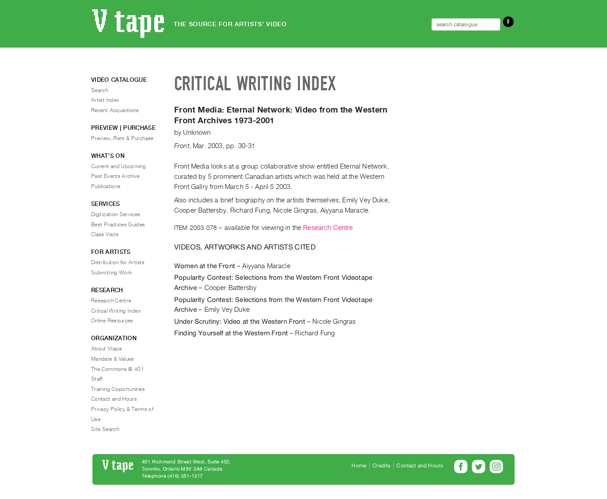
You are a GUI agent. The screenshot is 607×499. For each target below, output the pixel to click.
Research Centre (328, 227)
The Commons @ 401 (117, 369)
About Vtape (106, 349)
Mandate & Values (112, 359)
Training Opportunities (118, 389)
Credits (381, 466)
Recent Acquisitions (115, 110)
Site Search (105, 429)
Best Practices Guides (118, 224)
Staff (97, 379)
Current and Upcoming (118, 166)
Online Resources (112, 321)
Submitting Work (111, 273)
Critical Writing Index (116, 311)
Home (358, 466)
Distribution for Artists (118, 262)
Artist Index (105, 100)
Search (99, 90)
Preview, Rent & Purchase (122, 138)
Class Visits (105, 234)
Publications (105, 186)
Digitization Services (115, 214)
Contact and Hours (114, 399)
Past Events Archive (115, 176)
